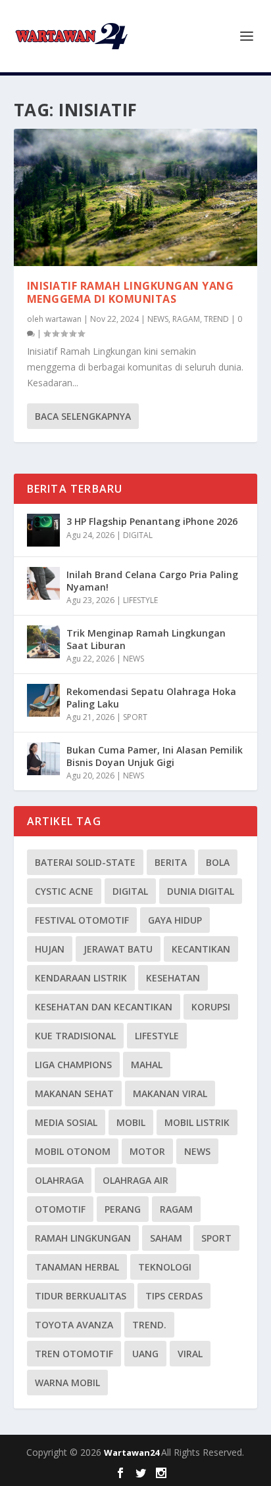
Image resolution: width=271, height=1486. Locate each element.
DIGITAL (138, 535)
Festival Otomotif (82, 920)
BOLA (218, 862)
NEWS (157, 319)
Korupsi (210, 1007)
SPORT (135, 717)
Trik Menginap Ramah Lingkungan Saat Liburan (146, 639)
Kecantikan (201, 949)
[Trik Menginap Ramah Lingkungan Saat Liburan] (43, 641)
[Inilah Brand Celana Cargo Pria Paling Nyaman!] (43, 583)
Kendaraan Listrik (81, 978)
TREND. (149, 1324)
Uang (145, 1353)
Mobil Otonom (73, 1151)
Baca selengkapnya (83, 416)
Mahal (146, 1064)
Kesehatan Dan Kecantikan (103, 1007)
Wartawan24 (132, 1452)
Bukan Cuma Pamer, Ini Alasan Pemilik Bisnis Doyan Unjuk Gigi (154, 756)
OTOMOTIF (60, 1209)
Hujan (49, 949)
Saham (166, 1238)
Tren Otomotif (74, 1353)
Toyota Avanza (74, 1324)
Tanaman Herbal (77, 1267)
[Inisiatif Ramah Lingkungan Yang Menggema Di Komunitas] (136, 197)
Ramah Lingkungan (83, 1238)
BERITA (171, 862)
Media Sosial (66, 1122)
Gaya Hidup (175, 920)
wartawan (63, 319)
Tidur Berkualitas (80, 1296)
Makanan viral (170, 1093)
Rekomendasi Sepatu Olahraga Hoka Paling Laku (151, 697)
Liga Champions (73, 1064)
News (197, 1151)
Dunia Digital (200, 891)
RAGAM (186, 319)
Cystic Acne (64, 891)
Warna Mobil (67, 1382)
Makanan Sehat (74, 1093)
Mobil (130, 1122)
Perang (123, 1209)
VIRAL (190, 1353)
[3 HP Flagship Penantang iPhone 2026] (43, 530)
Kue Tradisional (75, 1035)
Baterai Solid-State (85, 862)
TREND (216, 319)
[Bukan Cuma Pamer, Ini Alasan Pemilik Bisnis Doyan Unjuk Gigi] (43, 758)
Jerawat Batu (118, 949)
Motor (147, 1151)
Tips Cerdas (174, 1296)
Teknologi (164, 1267)
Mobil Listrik (197, 1122)
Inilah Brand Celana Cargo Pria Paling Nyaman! (152, 580)
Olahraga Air (135, 1180)
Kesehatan (173, 978)
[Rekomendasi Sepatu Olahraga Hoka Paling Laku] (43, 700)
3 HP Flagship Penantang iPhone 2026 (151, 521)
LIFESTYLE (140, 600)
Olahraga (59, 1180)
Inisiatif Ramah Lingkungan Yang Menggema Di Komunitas (130, 293)
